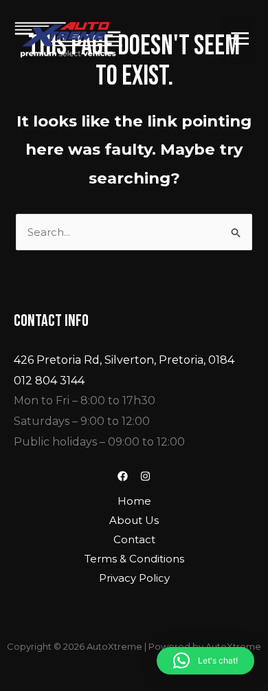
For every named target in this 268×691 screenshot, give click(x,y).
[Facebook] (123, 476)
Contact (134, 539)
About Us (134, 520)
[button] (237, 39)
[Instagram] (145, 476)
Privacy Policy (134, 577)
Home (134, 500)
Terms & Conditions (134, 558)
